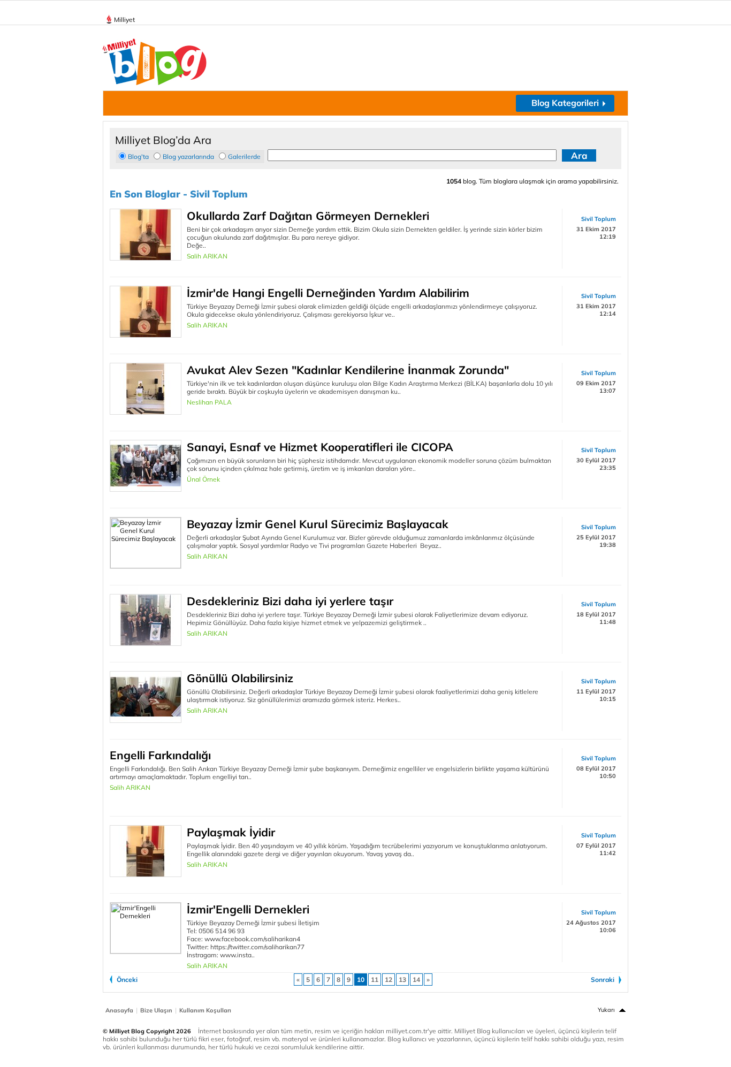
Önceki (127, 979)
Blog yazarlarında (188, 157)
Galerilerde (244, 157)
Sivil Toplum (598, 219)
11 (374, 979)
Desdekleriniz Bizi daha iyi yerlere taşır (290, 601)
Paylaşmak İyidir (231, 832)
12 (388, 979)
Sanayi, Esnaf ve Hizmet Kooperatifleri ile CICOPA (320, 447)
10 (360, 979)
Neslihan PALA (209, 402)
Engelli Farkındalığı (160, 755)
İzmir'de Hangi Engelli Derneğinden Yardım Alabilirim (328, 293)
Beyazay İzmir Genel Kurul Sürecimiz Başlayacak (317, 524)
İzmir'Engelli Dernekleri (248, 909)
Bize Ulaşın (156, 1010)
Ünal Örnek (203, 479)
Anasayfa (119, 1010)
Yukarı (606, 1009)
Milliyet (124, 20)
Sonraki (602, 979)
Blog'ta (138, 157)
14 (416, 979)
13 (402, 979)
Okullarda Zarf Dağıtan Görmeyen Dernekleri (308, 216)
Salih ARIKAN (207, 256)
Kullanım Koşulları (205, 1010)
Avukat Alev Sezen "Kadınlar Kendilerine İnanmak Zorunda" (348, 370)
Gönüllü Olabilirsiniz (240, 678)
